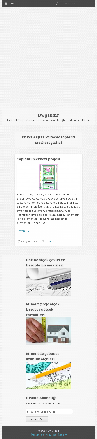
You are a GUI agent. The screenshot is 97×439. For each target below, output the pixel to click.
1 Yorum (50, 241)
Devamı (23, 231)
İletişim (62, 434)
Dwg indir (48, 115)
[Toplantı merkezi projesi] (48, 191)
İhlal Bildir (37, 434)
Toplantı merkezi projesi (38, 158)
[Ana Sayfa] (5, 4)
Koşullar (50, 434)
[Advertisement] (48, 57)
